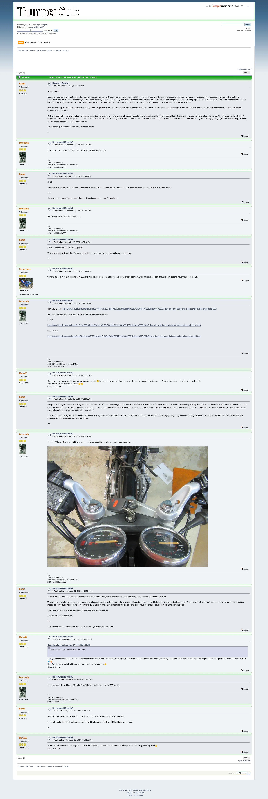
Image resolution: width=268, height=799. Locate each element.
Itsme (22, 83)
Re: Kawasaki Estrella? (62, 142)
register (45, 25)
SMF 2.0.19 (123, 790)
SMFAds (129, 793)
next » (248, 69)
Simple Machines (145, 790)
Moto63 (23, 373)
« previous (242, 69)
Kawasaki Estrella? (60, 83)
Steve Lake (25, 269)
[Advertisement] (72, 61)
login (38, 25)
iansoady (24, 142)
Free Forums (139, 793)
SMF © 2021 (133, 790)
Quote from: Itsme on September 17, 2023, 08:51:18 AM (69, 645)
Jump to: (232, 773)
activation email (37, 27)
